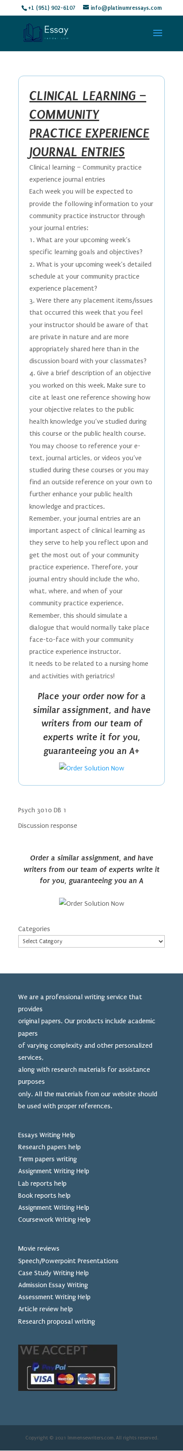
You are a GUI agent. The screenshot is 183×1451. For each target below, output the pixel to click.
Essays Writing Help (46, 1135)
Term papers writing (47, 1159)
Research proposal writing (56, 1321)
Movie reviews (39, 1248)
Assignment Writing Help (53, 1171)
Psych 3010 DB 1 (42, 810)
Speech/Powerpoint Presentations (68, 1261)
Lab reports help (42, 1183)
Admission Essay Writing (53, 1285)
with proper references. (77, 1106)
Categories (34, 929)
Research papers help (49, 1147)
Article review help (45, 1309)
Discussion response (47, 826)
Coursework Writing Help (54, 1220)
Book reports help (44, 1196)
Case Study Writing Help (53, 1273)
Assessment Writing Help (54, 1297)
